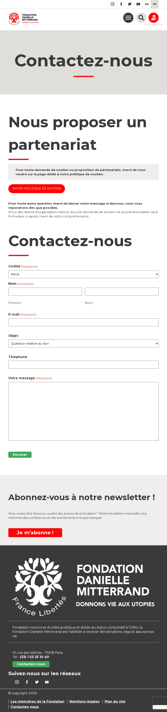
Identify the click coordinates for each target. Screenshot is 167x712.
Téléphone (17, 357)
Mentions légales (84, 701)
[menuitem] (147, 4)
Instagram (113, 4)
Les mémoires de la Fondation (37, 701)
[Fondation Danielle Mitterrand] (23, 19)
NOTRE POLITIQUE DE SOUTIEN (37, 188)
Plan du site (115, 701)
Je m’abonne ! (35, 533)
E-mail (22, 314)
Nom (89, 303)
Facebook (121, 4)
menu (128, 18)
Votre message (30, 378)
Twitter (130, 4)
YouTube (138, 4)
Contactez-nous (31, 664)
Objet (13, 336)
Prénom (14, 303)
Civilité (22, 266)
